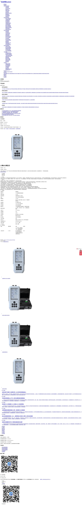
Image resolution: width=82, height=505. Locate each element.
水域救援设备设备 (61, 96)
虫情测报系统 (7, 20)
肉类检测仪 (7, 68)
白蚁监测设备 (7, 43)
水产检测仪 (7, 67)
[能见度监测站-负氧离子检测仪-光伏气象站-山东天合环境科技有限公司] (5, 2)
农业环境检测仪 (38, 92)
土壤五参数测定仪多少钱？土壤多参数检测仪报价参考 (10, 111)
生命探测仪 (53, 96)
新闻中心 (5, 70)
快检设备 (5, 62)
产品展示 (7, 128)
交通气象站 (7, 7)
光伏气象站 (7, 6)
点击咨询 (3, 483)
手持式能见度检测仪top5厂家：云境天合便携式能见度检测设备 (11, 110)
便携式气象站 (7, 10)
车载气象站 (7, 12)
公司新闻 (5, 71)
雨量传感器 (7, 57)
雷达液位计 (7, 61)
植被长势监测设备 (8, 29)
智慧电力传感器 (43, 103)
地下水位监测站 (7, 37)
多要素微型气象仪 (8, 52)
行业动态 (8, 71)
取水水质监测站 (7, 39)
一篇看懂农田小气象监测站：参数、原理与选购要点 (10, 112)
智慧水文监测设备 (6, 30)
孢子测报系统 (7, 21)
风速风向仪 (7, 16)
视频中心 (5, 75)
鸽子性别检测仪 (7, 65)
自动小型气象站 (7, 8)
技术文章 (11, 71)
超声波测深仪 (7, 35)
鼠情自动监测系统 (8, 26)
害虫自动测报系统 (8, 25)
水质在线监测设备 (8, 40)
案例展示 (5, 74)
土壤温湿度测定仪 (6, 241)
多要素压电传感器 (8, 56)
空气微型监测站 (7, 49)
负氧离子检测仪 (7, 63)
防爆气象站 (7, 9)
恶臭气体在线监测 (26, 99)
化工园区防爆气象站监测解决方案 (37, 73)
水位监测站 (7, 96)
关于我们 (5, 76)
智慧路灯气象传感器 (8, 54)
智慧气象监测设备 (5, 447)
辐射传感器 (52, 103)
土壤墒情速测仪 (33, 92)
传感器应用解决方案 (12, 73)
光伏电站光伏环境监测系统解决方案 (26, 73)
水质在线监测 (16, 96)
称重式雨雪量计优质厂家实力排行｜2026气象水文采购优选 (11, 115)
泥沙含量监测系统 (8, 44)
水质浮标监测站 (11, 96)
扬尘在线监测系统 (8, 47)
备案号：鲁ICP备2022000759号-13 (45, 479)
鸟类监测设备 (7, 28)
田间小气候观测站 (8, 18)
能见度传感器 (7, 58)
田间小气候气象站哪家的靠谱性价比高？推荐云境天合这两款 (11, 113)
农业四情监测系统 (28, 92)
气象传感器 (3, 450)
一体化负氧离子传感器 (8, 55)
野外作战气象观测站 (8, 13)
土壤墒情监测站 (7, 19)
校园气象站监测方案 (46, 73)
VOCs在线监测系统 (32, 99)
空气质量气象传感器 (8, 53)
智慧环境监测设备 (6, 45)
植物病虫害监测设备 (8, 27)
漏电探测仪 (57, 96)
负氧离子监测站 (7, 46)
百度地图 (3, 433)
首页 (4, 128)
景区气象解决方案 (18, 73)
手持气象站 (7, 11)
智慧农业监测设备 (6, 17)
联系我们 (5, 77)
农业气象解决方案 (6, 73)
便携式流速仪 (7, 34)
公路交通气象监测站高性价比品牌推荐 (8, 114)
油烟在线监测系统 (8, 48)
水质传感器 (7, 38)
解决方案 (5, 72)
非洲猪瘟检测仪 (7, 64)
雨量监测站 (7, 31)
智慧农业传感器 (48, 103)
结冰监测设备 (7, 15)
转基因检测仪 (7, 66)
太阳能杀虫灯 (7, 22)
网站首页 (5, 4)
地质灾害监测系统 (8, 36)
